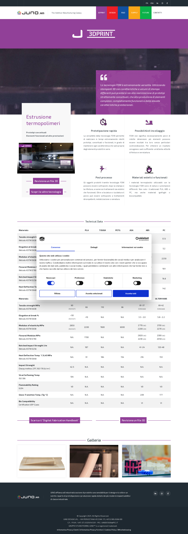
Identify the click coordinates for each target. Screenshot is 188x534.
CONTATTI (157, 13)
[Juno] (30, 13)
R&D (123, 13)
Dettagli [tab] (94, 247)
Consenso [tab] (55, 247)
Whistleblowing (124, 530)
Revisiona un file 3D (46, 180)
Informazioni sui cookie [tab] (132, 247)
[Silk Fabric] (37, 455)
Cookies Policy (111, 530)
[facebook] (167, 3)
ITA (147, 3)
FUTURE (145, 13)
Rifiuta (57, 293)
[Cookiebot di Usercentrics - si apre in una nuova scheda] (137, 239)
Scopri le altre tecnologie (46, 191)
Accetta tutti (130, 293)
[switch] (79, 283)
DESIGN (112, 13)
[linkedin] (157, 3)
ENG (152, 3)
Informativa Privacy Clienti (68, 530)
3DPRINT (101, 13)
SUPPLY (134, 13)
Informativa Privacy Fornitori (91, 530)
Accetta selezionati (94, 293)
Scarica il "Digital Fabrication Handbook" (55, 420)
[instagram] (162, 3)
